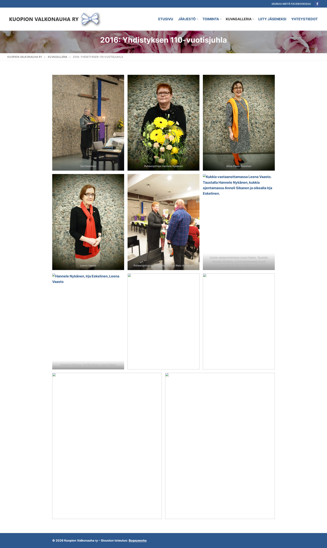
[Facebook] (317, 4)
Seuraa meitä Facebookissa (291, 3)
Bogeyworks (138, 540)
